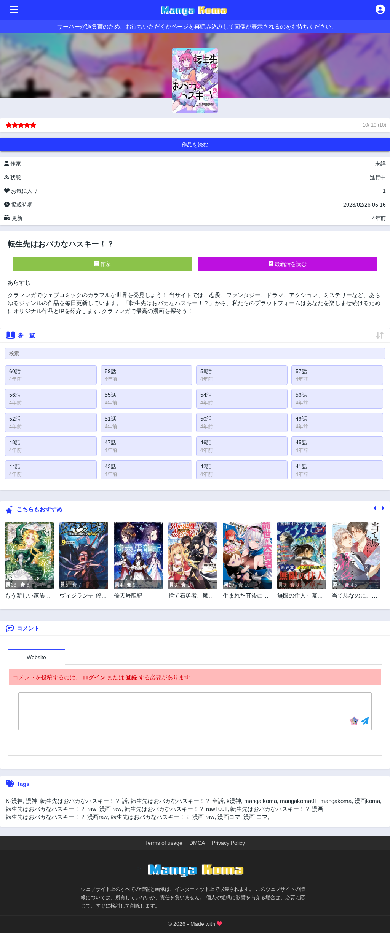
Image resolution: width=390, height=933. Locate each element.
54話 (206, 395)
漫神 (31, 801)
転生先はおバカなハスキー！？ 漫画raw (57, 817)
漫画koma (367, 801)
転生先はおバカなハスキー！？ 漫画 (276, 809)
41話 (301, 466)
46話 (206, 442)
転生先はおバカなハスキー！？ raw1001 (176, 809)
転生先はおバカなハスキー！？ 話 (84, 801)
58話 (206, 371)
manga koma (260, 801)
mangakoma (336, 801)
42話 (206, 466)
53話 (301, 395)
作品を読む (195, 144)
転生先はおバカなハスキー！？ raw (51, 809)
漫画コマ (228, 817)
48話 (15, 442)
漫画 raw (110, 809)
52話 (15, 419)
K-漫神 (14, 801)
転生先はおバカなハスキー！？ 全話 (177, 801)
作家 (105, 264)
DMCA (197, 843)
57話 (301, 371)
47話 (110, 442)
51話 (110, 419)
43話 (110, 466)
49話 (301, 419)
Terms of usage (163, 843)
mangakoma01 (298, 801)
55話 (110, 395)
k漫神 (234, 801)
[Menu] (14, 10)
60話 (15, 371)
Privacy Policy (228, 843)
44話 (15, 466)
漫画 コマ (255, 817)
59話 (110, 371)
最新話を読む (290, 264)
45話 (301, 442)
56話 (15, 395)
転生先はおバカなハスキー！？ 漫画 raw (162, 817)
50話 (206, 419)
